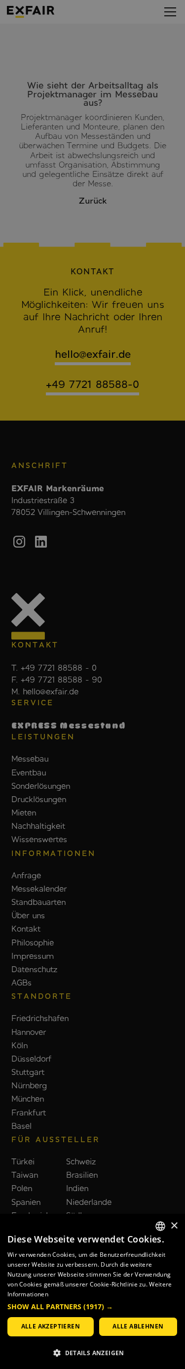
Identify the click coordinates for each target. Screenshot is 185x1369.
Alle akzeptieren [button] (50, 1326)
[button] (92, 1307)
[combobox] (160, 1226)
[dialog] (92, 1291)
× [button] (174, 1226)
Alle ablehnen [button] (137, 1326)
